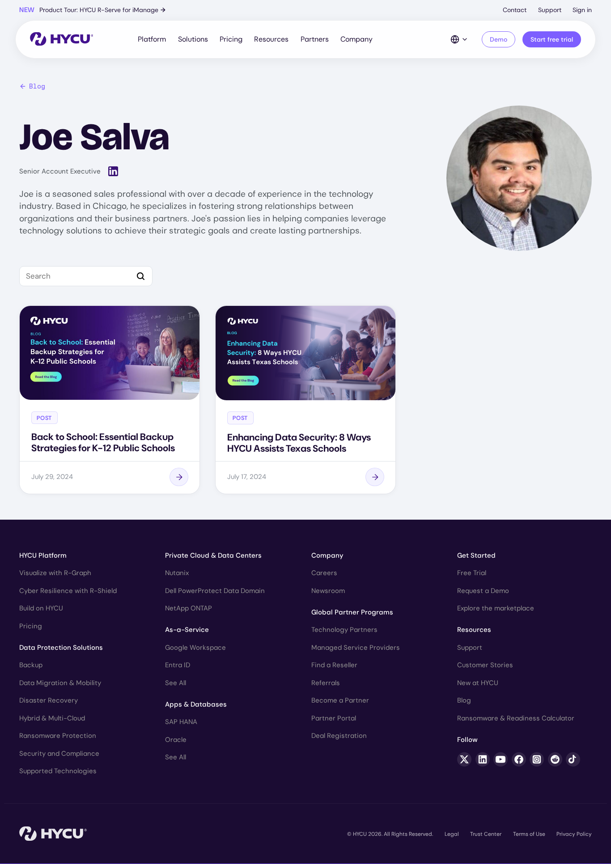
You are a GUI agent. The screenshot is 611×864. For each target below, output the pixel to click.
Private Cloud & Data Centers (213, 555)
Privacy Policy (574, 834)
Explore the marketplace (495, 608)
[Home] (61, 39)
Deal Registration (339, 735)
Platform (152, 39)
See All (175, 682)
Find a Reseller (334, 665)
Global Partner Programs (352, 612)
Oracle (176, 739)
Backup (30, 665)
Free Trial (471, 572)
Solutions (193, 39)
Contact (514, 10)
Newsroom (328, 590)
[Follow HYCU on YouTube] (500, 759)
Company (356, 39)
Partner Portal (333, 718)
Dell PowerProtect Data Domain (215, 590)
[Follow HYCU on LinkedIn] (482, 759)
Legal (452, 834)
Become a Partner (340, 700)
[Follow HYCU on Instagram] (537, 759)
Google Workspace (195, 647)
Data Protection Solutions (61, 647)
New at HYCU (477, 682)
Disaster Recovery (48, 700)
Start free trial (551, 39)
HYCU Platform (43, 555)
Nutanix (177, 572)
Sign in (582, 10)
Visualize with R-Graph (55, 572)
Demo (498, 39)
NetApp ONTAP (188, 608)
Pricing (231, 39)
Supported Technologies (58, 771)
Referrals (325, 682)
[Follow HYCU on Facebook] (519, 759)
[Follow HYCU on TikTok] (573, 759)
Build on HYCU (41, 608)
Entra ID (177, 665)
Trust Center (485, 834)
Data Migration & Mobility (60, 682)
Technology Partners (344, 629)
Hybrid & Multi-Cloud (52, 718)
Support (549, 10)
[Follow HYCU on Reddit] (555, 759)
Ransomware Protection (57, 735)
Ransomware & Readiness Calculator (515, 718)
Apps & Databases (196, 704)
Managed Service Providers (355, 647)
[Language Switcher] (459, 39)
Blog (37, 86)
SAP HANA (181, 721)
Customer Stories (485, 665)
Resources (271, 39)
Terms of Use (529, 834)
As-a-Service (187, 629)
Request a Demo (483, 590)
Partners (315, 39)
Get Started (476, 555)
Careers (324, 572)
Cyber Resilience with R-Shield (68, 590)
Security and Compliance (59, 753)
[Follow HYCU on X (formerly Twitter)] (464, 759)
